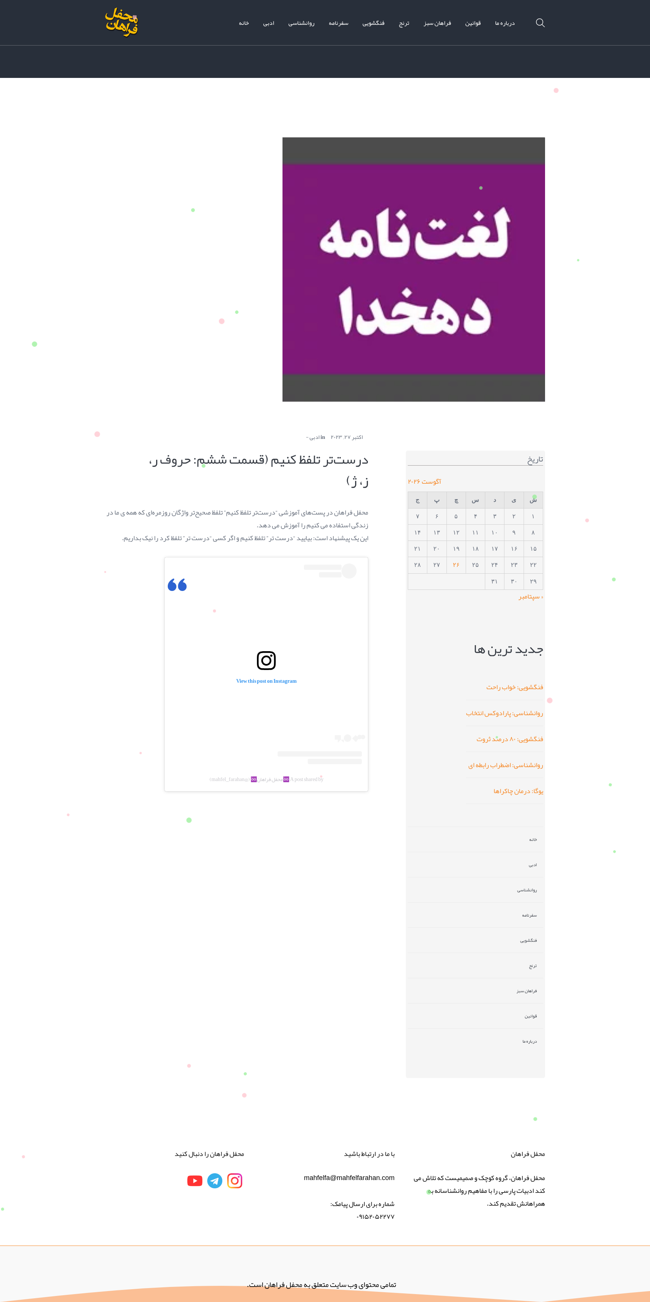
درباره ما (529, 1041)
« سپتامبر (530, 596)
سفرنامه (529, 915)
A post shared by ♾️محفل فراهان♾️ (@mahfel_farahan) (266, 779)
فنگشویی (528, 940)
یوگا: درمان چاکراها (518, 791)
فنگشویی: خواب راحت (514, 687)
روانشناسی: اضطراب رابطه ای (505, 765)
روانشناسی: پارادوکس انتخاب (504, 713)
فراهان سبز (526, 990)
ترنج (533, 965)
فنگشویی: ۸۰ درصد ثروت (510, 739)
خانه (533, 839)
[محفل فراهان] (122, 25)
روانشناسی (527, 889)
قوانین (531, 1015)
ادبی (314, 437)
